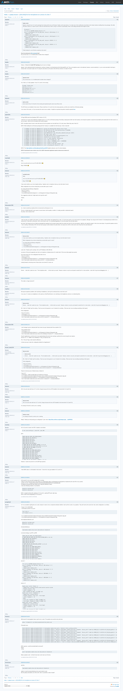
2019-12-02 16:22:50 (25, 62)
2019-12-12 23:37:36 (25, 170)
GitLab (101, 2)
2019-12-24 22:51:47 (25, 299)
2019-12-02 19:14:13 (25, 98)
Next (22, 17)
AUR (113, 2)
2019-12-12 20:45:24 (25, 158)
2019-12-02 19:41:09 (25, 114)
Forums (92, 2)
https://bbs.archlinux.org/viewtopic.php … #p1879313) (60, 419)
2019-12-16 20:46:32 (25, 217)
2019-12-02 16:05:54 (25, 19)
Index (5, 8)
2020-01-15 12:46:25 (25, 424)
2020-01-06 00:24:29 (25, 386)
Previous (9, 17)
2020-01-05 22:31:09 (25, 347)
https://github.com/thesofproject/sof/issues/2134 (37, 148)
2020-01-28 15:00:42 (25, 502)
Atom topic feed (115, 684)
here (74, 109)
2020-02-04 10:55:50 (25, 662)
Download (118, 2)
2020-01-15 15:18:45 (25, 466)
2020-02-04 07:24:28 (25, 616)
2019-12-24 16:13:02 (25, 288)
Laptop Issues (13, 14)
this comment (34, 53)
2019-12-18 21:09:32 (25, 232)
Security (108, 2)
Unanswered (116, 10)
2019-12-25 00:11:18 (25, 324)
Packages (85, 2)
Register (17, 8)
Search (12, 8)
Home (79, 2)
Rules (9, 8)
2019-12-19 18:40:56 (25, 278)
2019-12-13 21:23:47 (25, 205)
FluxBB (117, 686)
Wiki (97, 2)
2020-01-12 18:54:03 (25, 410)
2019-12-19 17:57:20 (25, 267)
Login (21, 8)
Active (111, 10)
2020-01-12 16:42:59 (25, 397)
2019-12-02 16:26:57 (25, 73)
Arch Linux (8, 2)
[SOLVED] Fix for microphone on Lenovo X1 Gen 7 (35, 14)
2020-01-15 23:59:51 (25, 477)
